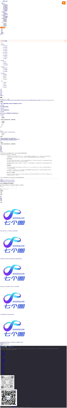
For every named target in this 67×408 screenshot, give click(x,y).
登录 (1, 89)
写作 (1, 100)
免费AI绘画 (16, 100)
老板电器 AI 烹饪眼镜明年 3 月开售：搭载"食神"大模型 (8, 138)
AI (0, 145)
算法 (1, 200)
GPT (1, 146)
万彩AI (26, 100)
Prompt (5, 100)
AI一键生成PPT (48, 100)
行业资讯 (3, 117)
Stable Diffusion (10, 100)
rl (0, 197)
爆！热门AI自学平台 (43, 100)
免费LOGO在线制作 (37, 100)
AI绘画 (22, 100)
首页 (2, 116)
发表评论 (2, 190)
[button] (3, 45)
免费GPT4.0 (13, 100)
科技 (1, 149)
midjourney (3, 100)
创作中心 (2, 95)
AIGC (7, 100)
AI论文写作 (52, 100)
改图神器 (31, 100)
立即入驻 (1, 151)
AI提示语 (29, 100)
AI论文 (24, 100)
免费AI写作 (19, 100)
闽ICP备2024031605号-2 (14, 406)
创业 (1, 147)
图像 (1, 148)
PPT (27, 100)
